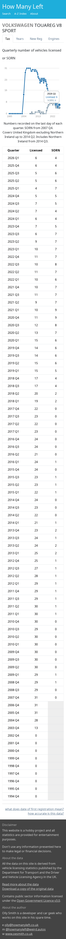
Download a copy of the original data (28, 889)
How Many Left (22, 6)
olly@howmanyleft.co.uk (21, 925)
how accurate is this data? (46, 813)
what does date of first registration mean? (34, 809)
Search (6, 13)
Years (20, 39)
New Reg (36, 39)
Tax (7, 39)
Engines (53, 39)
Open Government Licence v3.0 (38, 901)
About (34, 13)
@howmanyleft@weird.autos (26, 929)
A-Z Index (20, 13)
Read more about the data (20, 884)
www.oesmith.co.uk (19, 934)
